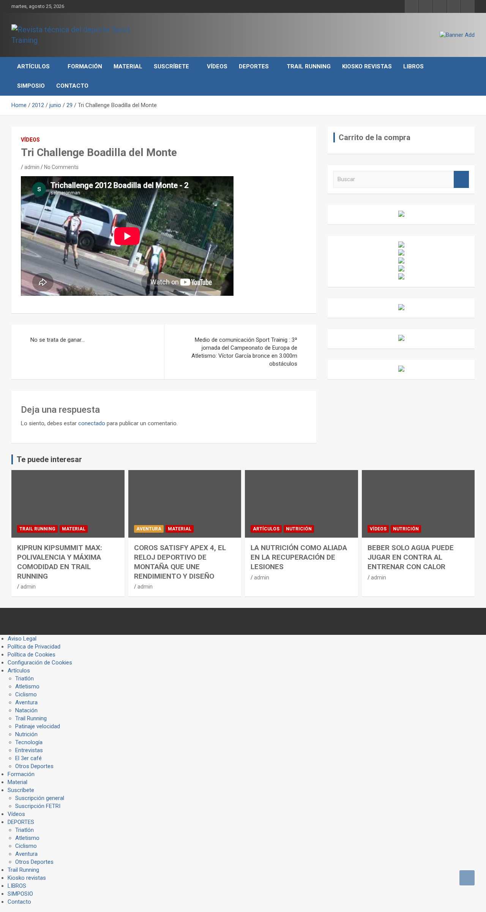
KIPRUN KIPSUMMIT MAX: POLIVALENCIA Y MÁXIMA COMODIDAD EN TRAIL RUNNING (59, 561)
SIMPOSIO (31, 85)
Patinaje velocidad (37, 726)
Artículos (33, 66)
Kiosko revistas (367, 66)
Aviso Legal (22, 638)
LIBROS (413, 66)
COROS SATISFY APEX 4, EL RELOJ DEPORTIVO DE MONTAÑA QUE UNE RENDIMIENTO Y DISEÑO (180, 561)
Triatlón (24, 678)
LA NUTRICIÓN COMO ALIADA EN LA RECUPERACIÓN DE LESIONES (299, 557)
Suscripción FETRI (37, 806)
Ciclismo (26, 694)
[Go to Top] (467, 877)
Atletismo (27, 686)
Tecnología (29, 742)
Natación (26, 710)
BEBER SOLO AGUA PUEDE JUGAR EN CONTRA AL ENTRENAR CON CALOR (411, 557)
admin (31, 167)
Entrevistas (29, 750)
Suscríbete (171, 66)
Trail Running (309, 66)
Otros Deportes (34, 766)
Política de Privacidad (34, 646)
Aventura (148, 529)
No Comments (61, 167)
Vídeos (217, 66)
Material (128, 66)
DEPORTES (254, 66)
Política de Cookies (31, 654)
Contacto (72, 85)
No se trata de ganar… (57, 339)
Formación (85, 66)
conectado (91, 423)
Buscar (461, 179)
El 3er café (28, 758)
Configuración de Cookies (40, 662)
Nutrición (299, 529)
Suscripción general (39, 798)
